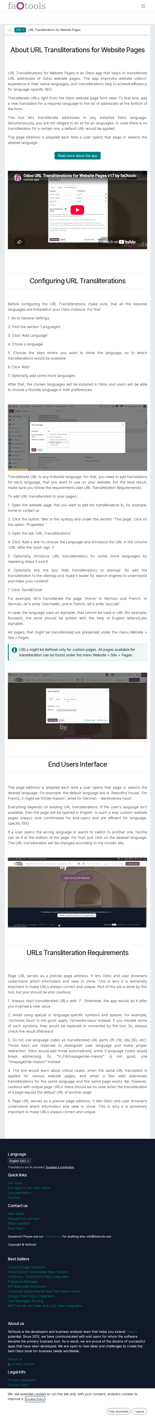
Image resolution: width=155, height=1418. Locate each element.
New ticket (16, 1214)
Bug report (16, 1228)
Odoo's (131, 1332)
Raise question (19, 1223)
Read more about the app (77, 156)
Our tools (15, 1183)
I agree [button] (139, 1411)
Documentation (19, 1193)
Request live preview (23, 1219)
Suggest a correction (60, 1167)
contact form (52, 1236)
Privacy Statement (22, 1380)
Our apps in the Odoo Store (29, 1188)
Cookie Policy (18, 1385)
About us (15, 1359)
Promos (14, 1198)
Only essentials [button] (119, 1411)
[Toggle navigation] (143, 6)
